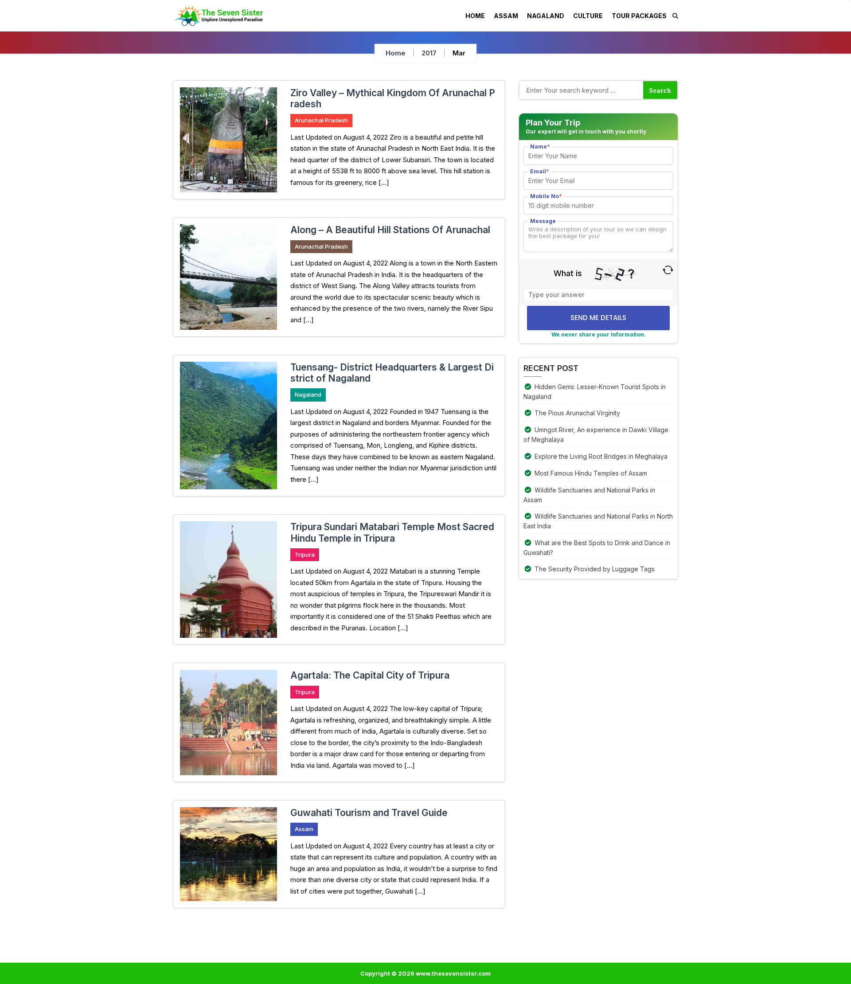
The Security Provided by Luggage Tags (595, 569)
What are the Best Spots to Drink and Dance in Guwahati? (596, 547)
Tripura (305, 554)
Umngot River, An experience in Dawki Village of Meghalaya (595, 434)
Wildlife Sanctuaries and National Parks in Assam (589, 495)
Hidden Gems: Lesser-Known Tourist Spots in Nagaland (594, 391)
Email (539, 171)
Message (543, 221)
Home (396, 53)
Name (540, 146)
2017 (429, 53)
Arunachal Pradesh (321, 120)
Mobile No (546, 196)
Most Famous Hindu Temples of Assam (591, 473)
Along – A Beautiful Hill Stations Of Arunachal (390, 229)
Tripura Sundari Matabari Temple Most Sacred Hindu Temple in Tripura (392, 532)
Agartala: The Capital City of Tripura (369, 675)
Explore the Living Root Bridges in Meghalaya (601, 456)
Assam (304, 828)
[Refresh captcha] (667, 269)
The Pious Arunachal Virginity (577, 413)
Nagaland (308, 394)
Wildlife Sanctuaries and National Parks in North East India (598, 521)
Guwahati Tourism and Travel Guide (369, 812)
